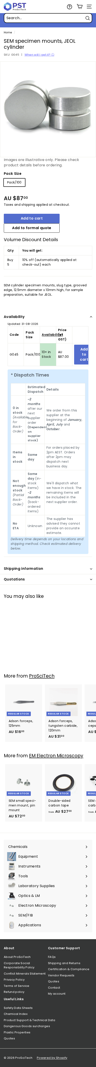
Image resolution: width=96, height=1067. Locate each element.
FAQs (52, 957)
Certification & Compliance (68, 969)
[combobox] (48, 18)
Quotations (14, 579)
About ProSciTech (17, 957)
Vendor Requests (61, 975)
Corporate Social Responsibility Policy (19, 965)
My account (57, 994)
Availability (14, 316)
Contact (54, 988)
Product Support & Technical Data (29, 1020)
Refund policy (14, 992)
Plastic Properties (17, 1032)
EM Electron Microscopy (56, 755)
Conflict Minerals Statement (25, 973)
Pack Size (12, 173)
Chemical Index (15, 1014)
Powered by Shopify (52, 1058)
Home (8, 32)
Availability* (52, 334)
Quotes (53, 981)
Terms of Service (16, 986)
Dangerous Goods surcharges (27, 1026)
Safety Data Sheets (18, 1008)
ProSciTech (41, 676)
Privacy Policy (14, 979)
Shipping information (23, 568)
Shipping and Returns (64, 963)
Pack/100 (14, 182)
